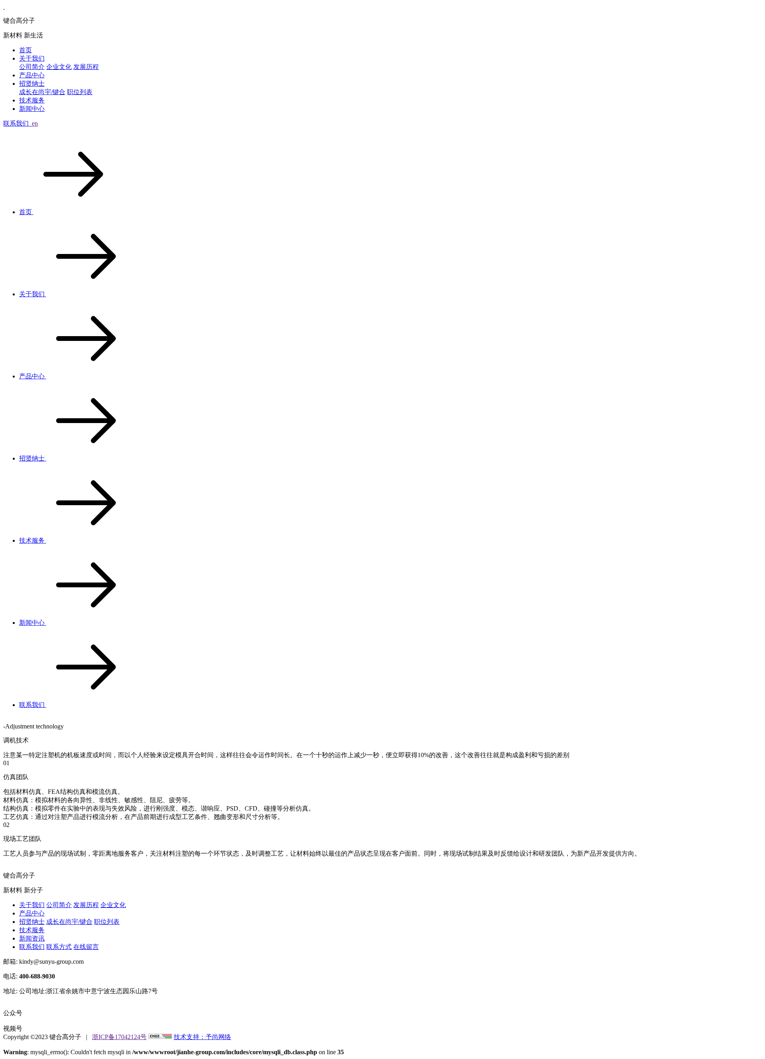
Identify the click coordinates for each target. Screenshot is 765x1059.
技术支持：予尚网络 (202, 1036)
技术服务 (32, 100)
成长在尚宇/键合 (42, 92)
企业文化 (59, 66)
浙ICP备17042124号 (119, 1036)
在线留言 (86, 946)
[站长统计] (160, 1036)
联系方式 (59, 946)
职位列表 (79, 92)
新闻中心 (32, 108)
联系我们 (32, 704)
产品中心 (32, 75)
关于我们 (32, 58)
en (35, 123)
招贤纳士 (32, 83)
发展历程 (86, 66)
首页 (25, 50)
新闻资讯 (32, 938)
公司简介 (32, 66)
